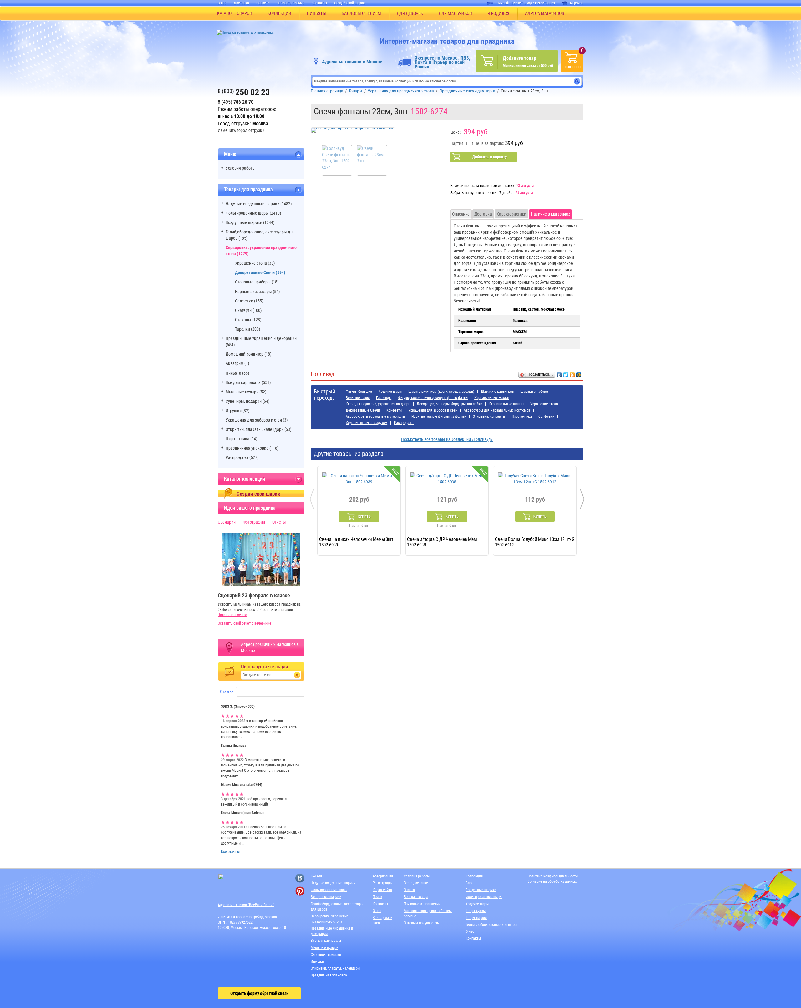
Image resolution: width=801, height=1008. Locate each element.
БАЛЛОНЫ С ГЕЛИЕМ (361, 13)
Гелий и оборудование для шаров (492, 924)
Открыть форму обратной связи (259, 993)
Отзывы (227, 691)
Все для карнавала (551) (248, 382)
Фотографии (254, 522)
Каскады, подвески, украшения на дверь (378, 404)
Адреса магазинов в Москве (352, 62)
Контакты (319, 3)
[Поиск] (577, 81)
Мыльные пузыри (324, 948)
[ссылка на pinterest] (299, 891)
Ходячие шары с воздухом (366, 423)
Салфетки (546, 416)
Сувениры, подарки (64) (247, 401)
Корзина (576, 3)
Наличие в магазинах (550, 214)
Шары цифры (476, 918)
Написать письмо (290, 3)
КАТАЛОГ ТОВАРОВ (234, 13)
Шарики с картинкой (497, 391)
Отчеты (279, 522)
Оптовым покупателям (422, 923)
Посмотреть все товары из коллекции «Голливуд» (447, 439)
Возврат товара (416, 897)
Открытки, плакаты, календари (335, 968)
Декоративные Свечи (363, 410)
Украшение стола (544, 404)
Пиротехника (522, 416)
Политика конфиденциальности (553, 876)
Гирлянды (383, 398)
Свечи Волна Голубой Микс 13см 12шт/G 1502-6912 (534, 541)
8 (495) (235, 102)
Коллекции (474, 876)
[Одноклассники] (572, 373)
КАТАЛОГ (318, 876)
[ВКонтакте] (559, 373)
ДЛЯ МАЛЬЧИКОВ (455, 13)
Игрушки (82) (237, 410)
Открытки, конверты (489, 416)
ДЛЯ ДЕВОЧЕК (410, 13)
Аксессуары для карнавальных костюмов (497, 410)
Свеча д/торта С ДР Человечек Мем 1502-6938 (442, 541)
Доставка (241, 3)
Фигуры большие (359, 391)
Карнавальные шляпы (506, 404)
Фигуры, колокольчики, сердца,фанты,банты (433, 398)
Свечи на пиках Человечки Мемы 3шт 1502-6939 (356, 541)
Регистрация (545, 3)
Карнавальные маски (491, 398)
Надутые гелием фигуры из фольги (438, 416)
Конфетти (394, 410)
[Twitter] (566, 373)
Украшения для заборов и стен (432, 410)
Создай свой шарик (349, 3)
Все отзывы (230, 852)
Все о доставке (416, 883)
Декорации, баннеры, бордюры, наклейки (449, 404)
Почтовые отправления (422, 904)
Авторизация (383, 876)
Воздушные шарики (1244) (250, 222)
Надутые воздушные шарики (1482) (259, 203)
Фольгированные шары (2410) (253, 213)
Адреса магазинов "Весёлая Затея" (246, 905)
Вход (528, 3)
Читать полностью (232, 615)
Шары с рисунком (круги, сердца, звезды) (441, 391)
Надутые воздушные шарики (333, 883)
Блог (469, 883)
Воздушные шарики (326, 897)
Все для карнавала (326, 940)
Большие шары (358, 398)
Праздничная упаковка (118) (252, 448)
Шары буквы (476, 911)
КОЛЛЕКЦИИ (279, 13)
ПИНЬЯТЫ (316, 13)
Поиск (377, 897)
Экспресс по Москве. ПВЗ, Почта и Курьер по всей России (442, 62)
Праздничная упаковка (329, 975)
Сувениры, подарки (326, 954)
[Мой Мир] (579, 373)
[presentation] (312, 499)
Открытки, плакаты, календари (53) (258, 429)
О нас (222, 3)
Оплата (409, 890)
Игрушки (317, 961)
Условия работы (241, 168)
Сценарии (227, 522)
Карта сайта (382, 890)
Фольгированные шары (329, 890)
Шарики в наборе (534, 391)
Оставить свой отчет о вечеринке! (245, 623)
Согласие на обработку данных (552, 881)
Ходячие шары (390, 391)
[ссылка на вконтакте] (299, 878)
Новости (262, 3)
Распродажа (404, 423)
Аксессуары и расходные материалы (375, 416)
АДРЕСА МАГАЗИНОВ (544, 13)
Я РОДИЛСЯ (498, 13)
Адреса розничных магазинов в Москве (270, 647)
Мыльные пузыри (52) (246, 391)
